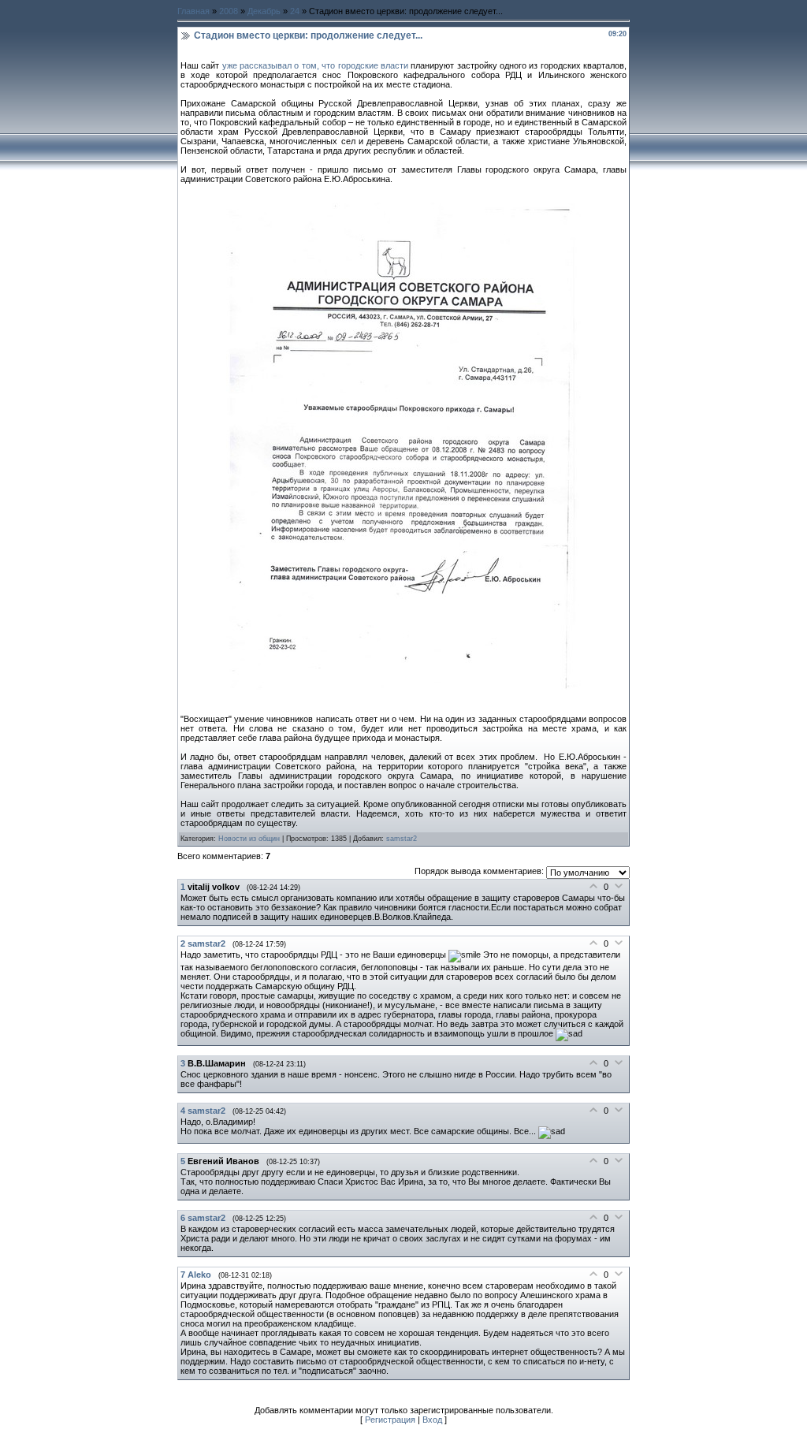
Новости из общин (249, 839)
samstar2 (401, 839)
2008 (228, 11)
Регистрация (390, 1419)
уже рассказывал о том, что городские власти (316, 65)
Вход (432, 1419)
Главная (193, 11)
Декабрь (264, 11)
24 (294, 11)
